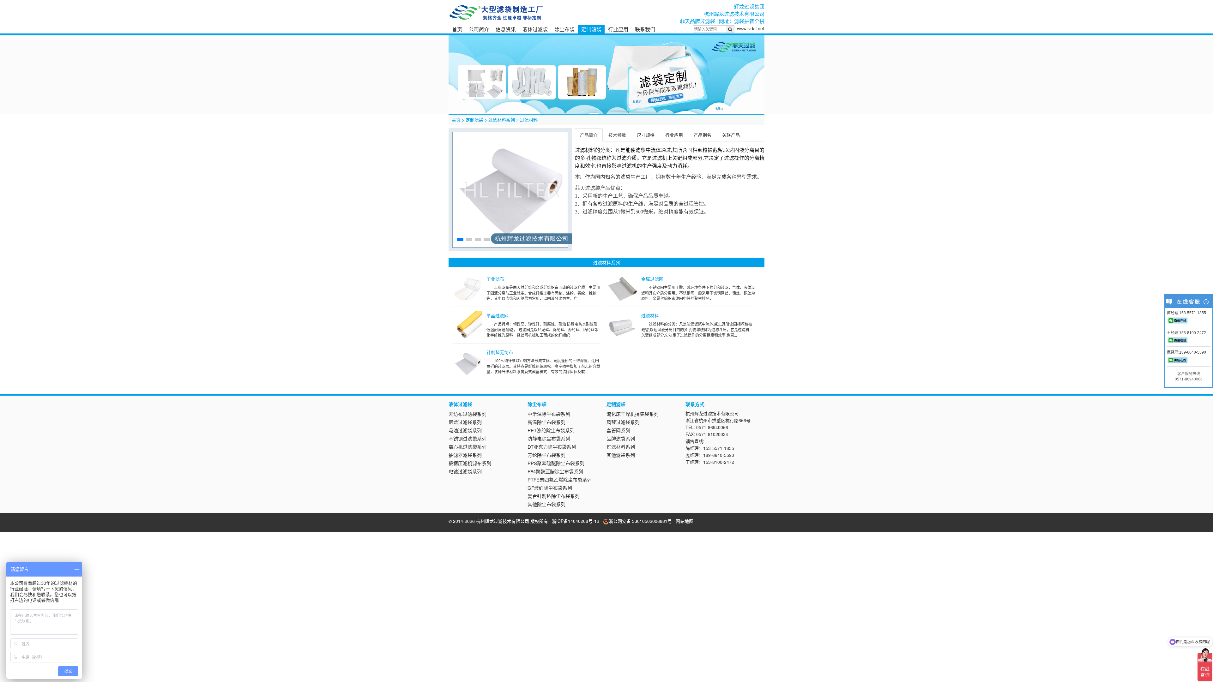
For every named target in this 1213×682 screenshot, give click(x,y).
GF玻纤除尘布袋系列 (550, 487)
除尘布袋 (564, 29)
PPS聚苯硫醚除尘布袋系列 (556, 463)
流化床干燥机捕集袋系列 (632, 413)
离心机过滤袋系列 (467, 446)
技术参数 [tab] (617, 135)
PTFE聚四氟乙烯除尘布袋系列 (560, 479)
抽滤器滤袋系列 (465, 455)
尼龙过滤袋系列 (465, 422)
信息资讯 (506, 29)
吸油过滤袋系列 (465, 430)
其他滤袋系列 (620, 455)
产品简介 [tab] (589, 135)
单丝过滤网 (497, 315)
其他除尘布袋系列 (546, 504)
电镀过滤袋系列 (465, 471)
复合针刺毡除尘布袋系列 (554, 496)
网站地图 (684, 521)
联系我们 (645, 29)
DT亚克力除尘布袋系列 (552, 446)
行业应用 (618, 29)
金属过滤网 (652, 279)
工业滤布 (495, 279)
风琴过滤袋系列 (623, 422)
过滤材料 (529, 120)
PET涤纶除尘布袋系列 (551, 430)
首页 (457, 29)
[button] (460, 239)
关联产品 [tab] (731, 135)
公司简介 (479, 29)
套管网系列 (618, 430)
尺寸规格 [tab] (646, 135)
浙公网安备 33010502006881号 (640, 521)
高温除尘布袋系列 (546, 422)
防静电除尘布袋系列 (549, 438)
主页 (456, 120)
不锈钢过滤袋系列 (467, 438)
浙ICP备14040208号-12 (575, 521)
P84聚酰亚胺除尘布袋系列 (555, 471)
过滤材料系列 (501, 120)
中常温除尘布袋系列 (549, 413)
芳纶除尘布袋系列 (546, 455)
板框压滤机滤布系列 (470, 463)
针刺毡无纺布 (499, 352)
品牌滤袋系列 (620, 438)
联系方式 (694, 404)
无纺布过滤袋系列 (467, 413)
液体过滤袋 (535, 29)
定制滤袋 (591, 29)
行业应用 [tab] (674, 135)
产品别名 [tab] (702, 135)
